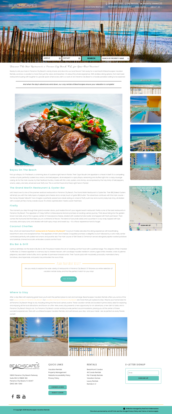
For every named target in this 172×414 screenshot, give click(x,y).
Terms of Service (148, 411)
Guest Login (57, 393)
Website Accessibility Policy (59, 375)
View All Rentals (69, 279)
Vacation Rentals (94, 7)
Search (91, 58)
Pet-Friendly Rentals (95, 375)
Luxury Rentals (93, 381)
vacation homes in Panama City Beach (61, 300)
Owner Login (57, 387)
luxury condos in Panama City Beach (28, 300)
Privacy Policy (53, 378)
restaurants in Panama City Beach (50, 231)
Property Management (120, 7)
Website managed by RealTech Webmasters (142, 409)
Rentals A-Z (91, 384)
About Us (155, 7)
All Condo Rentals (94, 372)
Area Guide (140, 7)
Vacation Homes (93, 378)
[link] (145, 80)
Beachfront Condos (95, 369)
